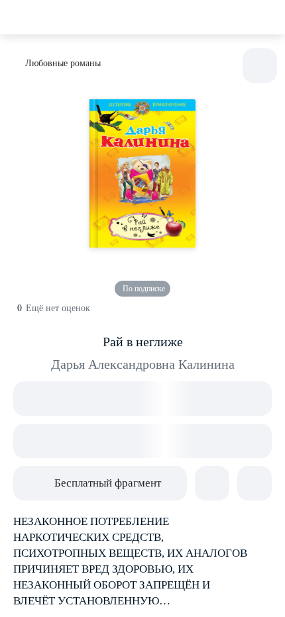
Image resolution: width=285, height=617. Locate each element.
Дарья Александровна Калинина (143, 364)
